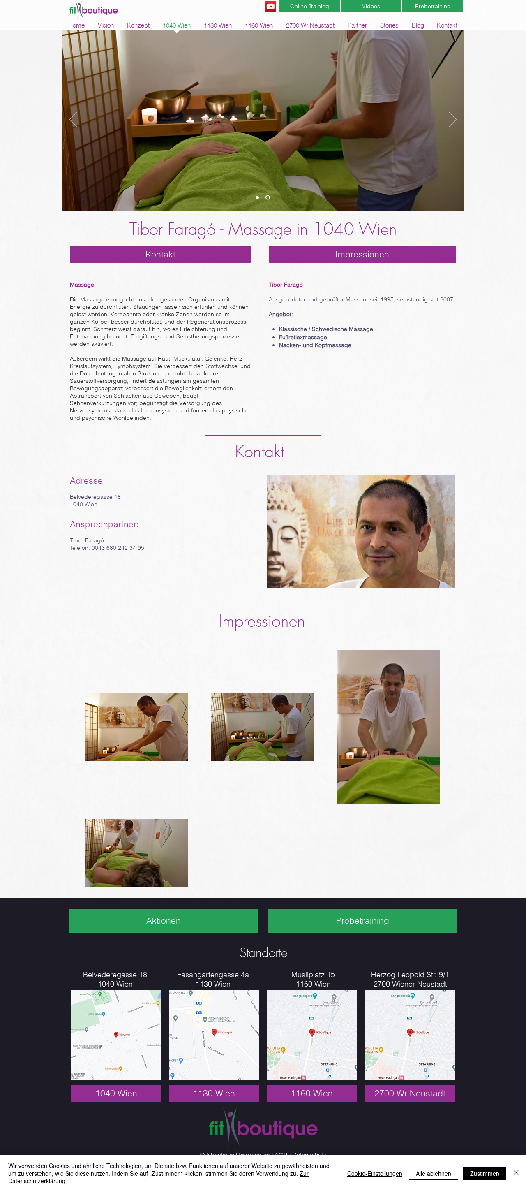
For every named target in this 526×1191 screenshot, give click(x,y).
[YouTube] (270, 6)
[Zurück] (73, 120)
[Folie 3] (258, 197)
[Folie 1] (268, 197)
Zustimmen (484, 1173)
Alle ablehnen (433, 1173)
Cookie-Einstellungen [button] (374, 1173)
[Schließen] (516, 1173)
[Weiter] (453, 120)
